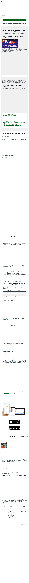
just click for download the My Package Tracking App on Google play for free (14, 431)
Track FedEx (15, 156)
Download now (6, 393)
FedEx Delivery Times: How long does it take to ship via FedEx (11, 119)
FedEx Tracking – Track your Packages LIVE (8, 114)
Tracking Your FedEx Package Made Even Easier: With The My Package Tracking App (14, 121)
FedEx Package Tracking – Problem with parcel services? (10, 116)
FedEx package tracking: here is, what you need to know (10, 115)
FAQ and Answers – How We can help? (8, 120)
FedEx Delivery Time (15, 33)
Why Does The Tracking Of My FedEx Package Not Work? (10, 124)
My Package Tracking (5, 3)
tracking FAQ (14, 472)
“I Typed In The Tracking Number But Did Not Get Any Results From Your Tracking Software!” (14, 126)
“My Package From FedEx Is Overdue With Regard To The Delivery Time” (12, 125)
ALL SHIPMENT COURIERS (7, 23)
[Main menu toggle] (2, 5)
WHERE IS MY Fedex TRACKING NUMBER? (19, 23)
